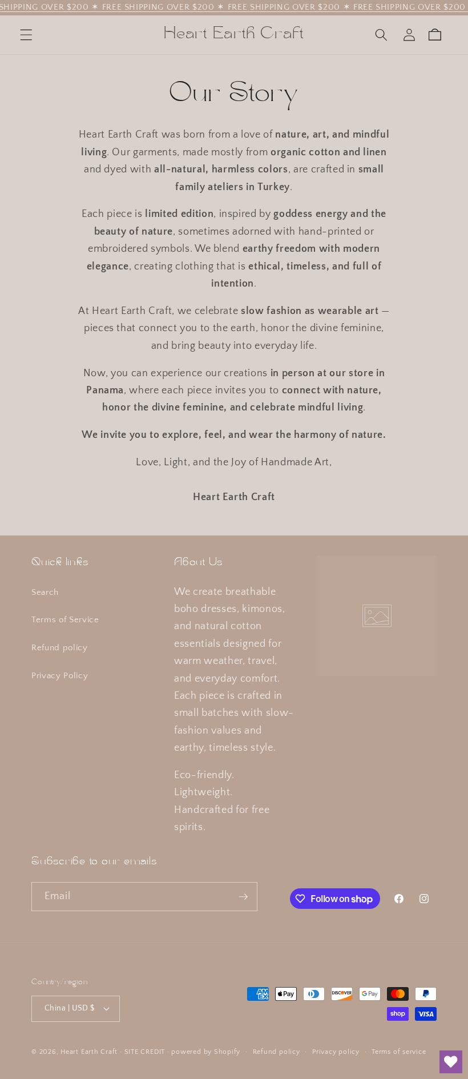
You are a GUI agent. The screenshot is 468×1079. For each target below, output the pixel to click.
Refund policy (59, 648)
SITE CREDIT (144, 1052)
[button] (26, 35)
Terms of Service (65, 620)
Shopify (227, 1052)
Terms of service (399, 1052)
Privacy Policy (59, 676)
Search (45, 592)
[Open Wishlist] (450, 1061)
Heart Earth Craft (89, 1052)
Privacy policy (336, 1052)
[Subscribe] (243, 897)
